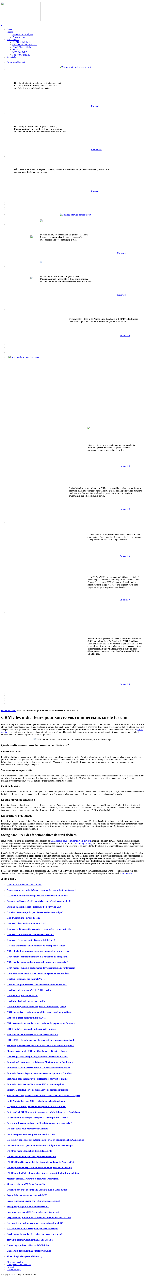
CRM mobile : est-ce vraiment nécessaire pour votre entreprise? (37, 962)
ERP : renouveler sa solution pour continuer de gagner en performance (41, 1023)
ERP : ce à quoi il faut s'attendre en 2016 (26, 1018)
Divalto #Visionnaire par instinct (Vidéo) (26, 979)
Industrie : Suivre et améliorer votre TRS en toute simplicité (35, 1084)
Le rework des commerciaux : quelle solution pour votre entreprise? (39, 1123)
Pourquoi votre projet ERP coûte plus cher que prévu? (33, 1212)
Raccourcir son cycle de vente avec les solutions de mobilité (35, 1223)
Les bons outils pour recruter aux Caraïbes (27, 1128)
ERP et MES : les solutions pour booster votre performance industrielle (41, 1040)
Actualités (11, 710)
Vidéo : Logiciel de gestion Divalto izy (24, 1256)
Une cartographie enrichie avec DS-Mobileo (28, 1245)
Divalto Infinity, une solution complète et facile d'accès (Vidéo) (36, 1006)
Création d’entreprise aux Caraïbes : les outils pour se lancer (36, 945)
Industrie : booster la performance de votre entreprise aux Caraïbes (39, 1073)
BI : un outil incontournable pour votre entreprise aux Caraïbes (37, 895)
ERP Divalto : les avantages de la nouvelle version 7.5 (32, 1034)
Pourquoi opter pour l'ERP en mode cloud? (28, 1206)
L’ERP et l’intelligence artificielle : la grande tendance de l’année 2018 (40, 1162)
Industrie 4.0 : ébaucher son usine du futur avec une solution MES (38, 1067)
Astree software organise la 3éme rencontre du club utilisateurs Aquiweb (41, 890)
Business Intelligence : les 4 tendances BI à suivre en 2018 (34, 907)
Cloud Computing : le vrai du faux (23, 918)
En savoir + (96, 106)
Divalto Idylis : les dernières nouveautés (26, 1001)
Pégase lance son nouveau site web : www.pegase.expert (33, 1201)
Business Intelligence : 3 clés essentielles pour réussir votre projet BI (39, 901)
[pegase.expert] (75, 67)
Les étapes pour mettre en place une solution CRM (31, 1134)
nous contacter (126, 873)
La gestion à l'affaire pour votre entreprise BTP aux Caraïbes (36, 1106)
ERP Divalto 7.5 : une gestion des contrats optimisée (31, 1029)
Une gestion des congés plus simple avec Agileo (29, 1251)
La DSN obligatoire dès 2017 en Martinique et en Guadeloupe (36, 1101)
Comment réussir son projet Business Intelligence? (31, 940)
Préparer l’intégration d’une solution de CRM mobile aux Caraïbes (39, 1217)
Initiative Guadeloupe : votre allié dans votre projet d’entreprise (37, 1090)
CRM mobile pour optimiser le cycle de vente (70, 841)
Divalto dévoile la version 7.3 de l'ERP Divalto (29, 990)
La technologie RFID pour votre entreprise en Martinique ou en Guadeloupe (43, 1112)
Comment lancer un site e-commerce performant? (30, 934)
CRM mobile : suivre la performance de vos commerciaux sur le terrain (41, 968)
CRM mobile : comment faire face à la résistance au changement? (38, 956)
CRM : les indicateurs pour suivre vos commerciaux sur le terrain (38, 951)
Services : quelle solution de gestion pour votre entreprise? (34, 1234)
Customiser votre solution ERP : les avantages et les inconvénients (38, 973)
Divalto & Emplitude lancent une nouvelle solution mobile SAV (37, 984)
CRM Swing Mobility (83, 843)
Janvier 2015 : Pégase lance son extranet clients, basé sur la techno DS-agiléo (43, 1095)
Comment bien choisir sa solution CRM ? (26, 923)
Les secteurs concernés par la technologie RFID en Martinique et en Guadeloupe (45, 1140)
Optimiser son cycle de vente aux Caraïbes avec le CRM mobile (37, 1190)
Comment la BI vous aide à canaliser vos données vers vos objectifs (39, 929)
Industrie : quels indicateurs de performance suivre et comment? (37, 1079)
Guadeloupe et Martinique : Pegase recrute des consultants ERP (37, 1056)
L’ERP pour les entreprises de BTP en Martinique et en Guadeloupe (39, 1167)
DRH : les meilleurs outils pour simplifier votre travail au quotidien (39, 1012)
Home (4, 710)
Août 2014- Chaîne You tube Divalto (24, 884)
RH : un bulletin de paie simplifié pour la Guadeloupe (32, 1228)
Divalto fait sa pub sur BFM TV (22, 995)
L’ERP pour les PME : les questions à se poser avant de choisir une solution (43, 1173)
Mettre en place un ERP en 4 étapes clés (26, 1184)
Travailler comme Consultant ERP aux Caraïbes (30, 1240)
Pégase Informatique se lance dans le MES (27, 1195)
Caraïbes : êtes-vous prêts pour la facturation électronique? (35, 912)
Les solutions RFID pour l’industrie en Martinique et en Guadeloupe (39, 1145)
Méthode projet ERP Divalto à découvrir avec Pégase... (33, 1179)
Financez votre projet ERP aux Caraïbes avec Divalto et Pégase (37, 1051)
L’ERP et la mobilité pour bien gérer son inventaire (31, 1156)
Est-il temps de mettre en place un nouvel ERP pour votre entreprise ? (40, 1045)
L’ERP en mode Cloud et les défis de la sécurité (29, 1151)
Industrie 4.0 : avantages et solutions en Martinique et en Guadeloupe (40, 1062)
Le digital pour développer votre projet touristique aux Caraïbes (37, 1117)
